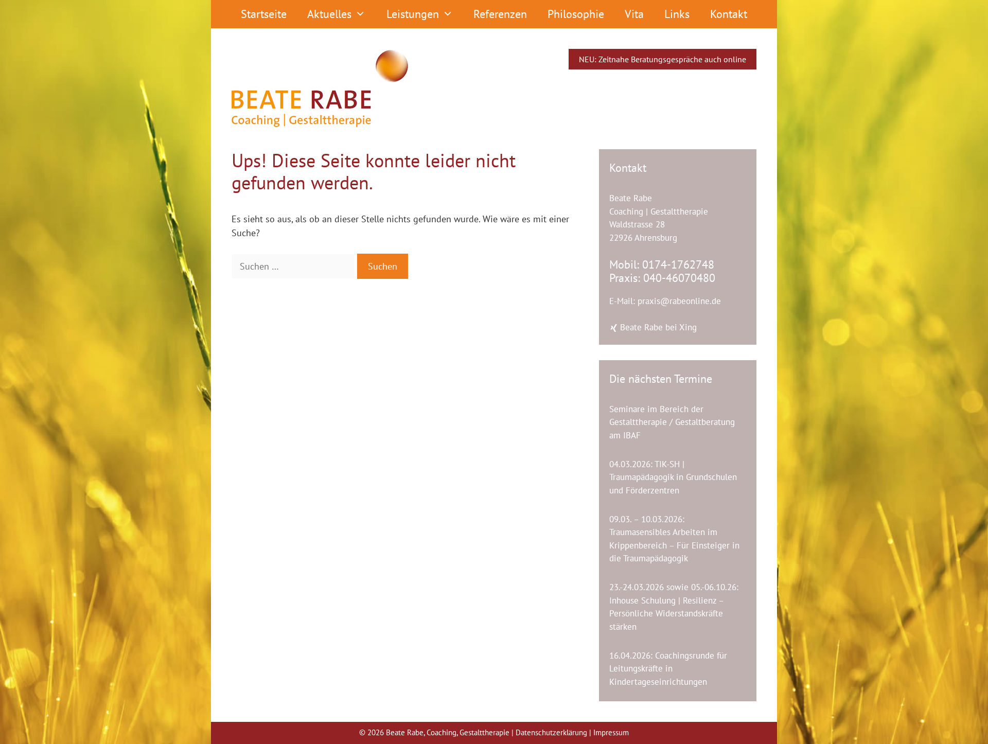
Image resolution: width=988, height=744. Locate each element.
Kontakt (728, 14)
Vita (634, 14)
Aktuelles (329, 14)
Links (677, 14)
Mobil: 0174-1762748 (661, 264)
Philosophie (576, 14)
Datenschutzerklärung (552, 732)
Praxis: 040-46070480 (662, 278)
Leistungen (412, 14)
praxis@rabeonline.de (679, 301)
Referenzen (500, 14)
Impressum (611, 732)
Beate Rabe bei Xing (657, 327)
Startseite (264, 14)
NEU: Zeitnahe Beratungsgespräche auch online (662, 59)
